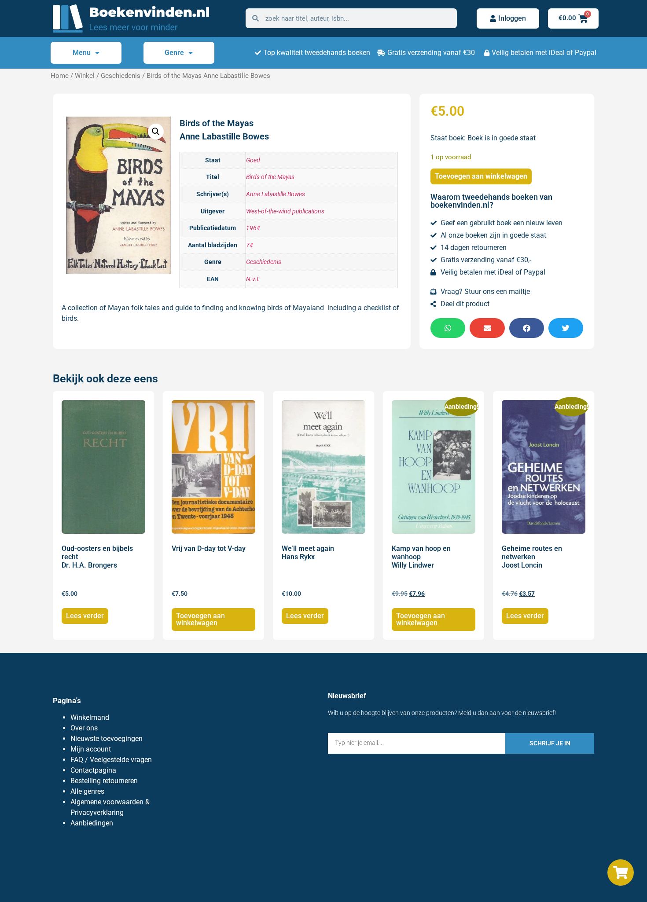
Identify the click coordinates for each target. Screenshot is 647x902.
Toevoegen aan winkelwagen (481, 176)
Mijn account (90, 749)
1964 (253, 228)
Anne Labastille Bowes (275, 194)
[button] (156, 131)
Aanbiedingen (91, 823)
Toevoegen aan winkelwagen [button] (200, 619)
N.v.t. (253, 279)
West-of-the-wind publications (285, 211)
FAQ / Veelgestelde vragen (111, 759)
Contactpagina (93, 770)
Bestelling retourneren (104, 781)
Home (60, 76)
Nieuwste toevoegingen (106, 738)
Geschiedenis (120, 76)
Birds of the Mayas (270, 177)
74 (249, 245)
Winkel (85, 76)
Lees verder (85, 616)
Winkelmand (89, 717)
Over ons (84, 728)
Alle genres (87, 791)
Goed (253, 160)
